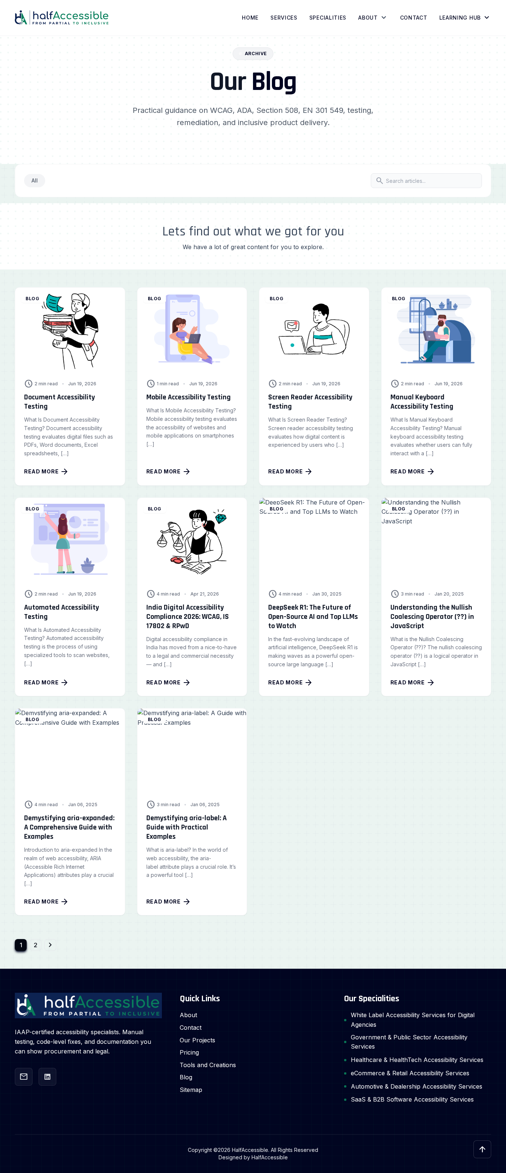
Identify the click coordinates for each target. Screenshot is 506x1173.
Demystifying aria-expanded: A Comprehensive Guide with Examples (69, 827)
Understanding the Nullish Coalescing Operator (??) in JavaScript (432, 617)
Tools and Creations (208, 1065)
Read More (46, 471)
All (34, 180)
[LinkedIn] (47, 1077)
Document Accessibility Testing (59, 401)
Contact (413, 17)
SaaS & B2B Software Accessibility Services (412, 1099)
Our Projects (197, 1040)
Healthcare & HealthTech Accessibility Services (417, 1059)
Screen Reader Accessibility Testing (310, 401)
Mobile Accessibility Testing (188, 397)
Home (250, 17)
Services (283, 17)
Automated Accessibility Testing (61, 612)
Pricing (189, 1052)
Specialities (327, 17)
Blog (186, 1077)
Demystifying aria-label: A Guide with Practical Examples (186, 827)
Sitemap (191, 1089)
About (368, 17)
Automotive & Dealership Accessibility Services (416, 1086)
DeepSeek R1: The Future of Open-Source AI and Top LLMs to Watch (313, 617)
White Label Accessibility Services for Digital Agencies (413, 1019)
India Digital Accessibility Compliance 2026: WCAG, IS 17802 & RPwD (187, 617)
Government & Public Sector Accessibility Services (409, 1041)
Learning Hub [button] (465, 17)
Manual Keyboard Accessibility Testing (421, 401)
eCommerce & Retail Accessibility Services (410, 1073)
